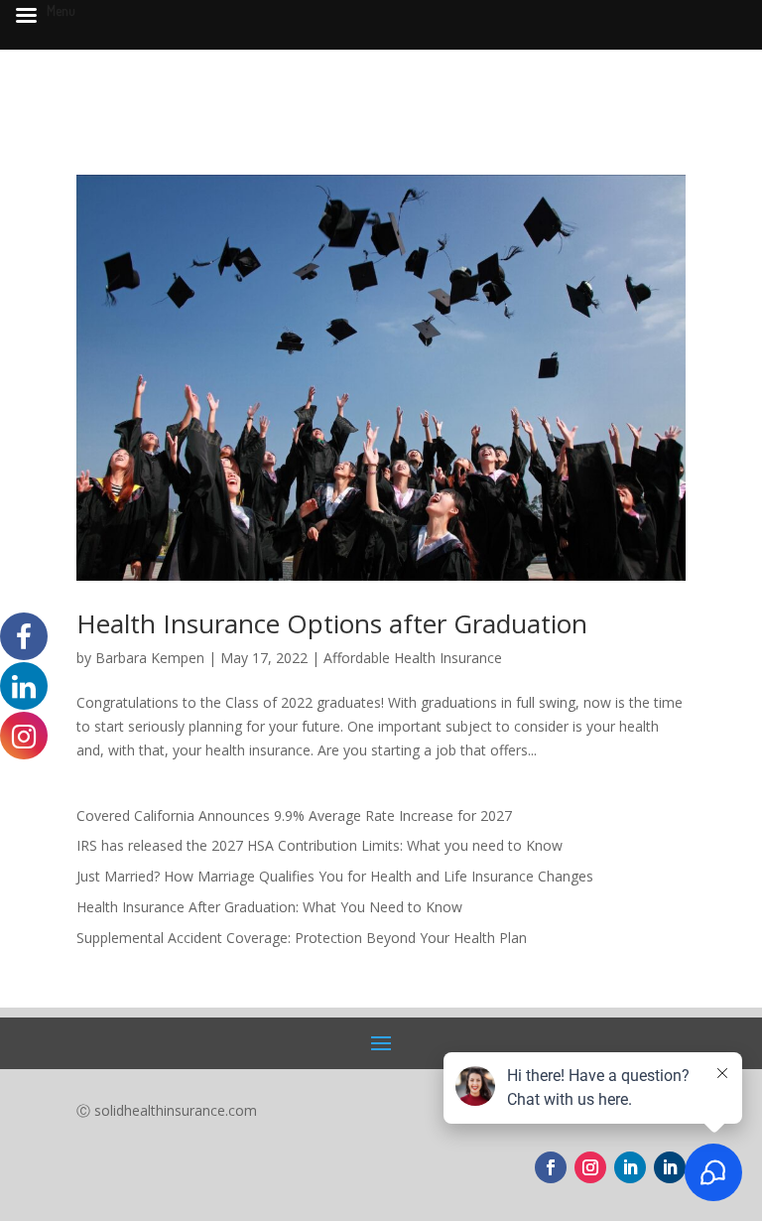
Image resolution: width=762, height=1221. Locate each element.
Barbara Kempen (149, 657)
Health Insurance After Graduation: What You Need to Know (269, 906)
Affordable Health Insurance (412, 657)
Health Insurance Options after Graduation (331, 623)
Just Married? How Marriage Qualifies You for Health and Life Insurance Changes (334, 876)
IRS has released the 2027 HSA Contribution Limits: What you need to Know (319, 845)
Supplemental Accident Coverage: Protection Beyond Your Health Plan (301, 937)
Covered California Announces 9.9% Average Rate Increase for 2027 (294, 815)
